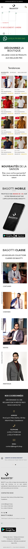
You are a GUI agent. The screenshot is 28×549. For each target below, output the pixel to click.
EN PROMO (13, 72)
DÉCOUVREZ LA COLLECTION (6, 30)
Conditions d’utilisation (7, 541)
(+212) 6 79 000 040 (16, 39)
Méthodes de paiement (20, 541)
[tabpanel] (14, 459)
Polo (2, 89)
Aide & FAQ (14, 543)
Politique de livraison (19, 537)
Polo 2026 (17, 89)
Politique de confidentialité (13, 539)
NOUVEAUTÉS (5, 72)
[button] (26, 7)
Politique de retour (8, 537)
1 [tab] (12, 464)
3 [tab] (15, 464)
